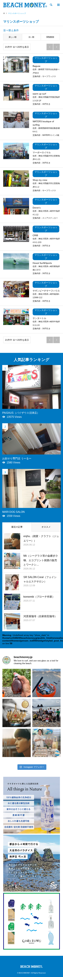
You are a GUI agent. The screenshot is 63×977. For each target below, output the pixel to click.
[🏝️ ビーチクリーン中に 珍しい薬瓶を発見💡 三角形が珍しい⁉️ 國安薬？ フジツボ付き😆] (16, 683)
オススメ (46, 527)
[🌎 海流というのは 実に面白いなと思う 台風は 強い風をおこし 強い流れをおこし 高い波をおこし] (46, 683)
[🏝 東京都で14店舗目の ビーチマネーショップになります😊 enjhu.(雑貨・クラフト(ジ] (16, 743)
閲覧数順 (50, 37)
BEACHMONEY (24, 973)
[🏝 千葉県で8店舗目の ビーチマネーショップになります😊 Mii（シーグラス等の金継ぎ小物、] (46, 743)
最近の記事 (17, 527)
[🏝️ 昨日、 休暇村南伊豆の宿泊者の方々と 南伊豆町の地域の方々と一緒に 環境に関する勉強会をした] (46, 713)
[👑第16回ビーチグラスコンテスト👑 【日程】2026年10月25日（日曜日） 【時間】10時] (16, 713)
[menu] (58, 5)
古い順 (31, 37)
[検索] (51, 5)
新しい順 (12, 37)
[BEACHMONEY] (25, 5)
